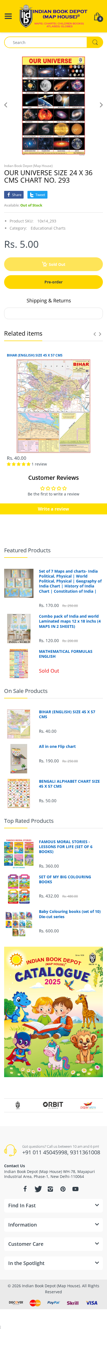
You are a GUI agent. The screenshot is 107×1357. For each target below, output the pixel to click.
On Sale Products (26, 691)
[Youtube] (75, 1189)
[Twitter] (38, 1189)
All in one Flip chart (57, 746)
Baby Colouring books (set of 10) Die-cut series (70, 914)
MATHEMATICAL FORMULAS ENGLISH (65, 654)
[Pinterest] (63, 1189)
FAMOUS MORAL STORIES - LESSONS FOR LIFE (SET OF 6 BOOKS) (65, 846)
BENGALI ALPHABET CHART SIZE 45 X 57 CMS (69, 784)
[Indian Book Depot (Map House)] (53, 15)
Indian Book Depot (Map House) (28, 165)
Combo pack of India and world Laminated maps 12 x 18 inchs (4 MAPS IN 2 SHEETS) (70, 621)
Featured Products (27, 550)
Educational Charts (48, 228)
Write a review (53, 509)
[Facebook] (25, 1189)
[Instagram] (50, 1189)
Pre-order (53, 282)
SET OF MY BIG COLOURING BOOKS (65, 879)
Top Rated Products (29, 820)
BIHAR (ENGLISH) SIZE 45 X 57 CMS (35, 355)
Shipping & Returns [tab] (49, 300)
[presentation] (94, 334)
